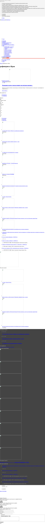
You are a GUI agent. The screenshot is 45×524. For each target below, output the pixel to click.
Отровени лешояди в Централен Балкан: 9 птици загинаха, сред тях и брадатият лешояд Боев (19, 6)
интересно (7, 462)
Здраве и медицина (8, 49)
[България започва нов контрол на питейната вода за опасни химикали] (8, 228)
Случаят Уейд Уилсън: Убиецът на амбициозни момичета (13, 130)
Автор (1, 510)
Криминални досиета (8, 47)
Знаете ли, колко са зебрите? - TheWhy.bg (10, 240)
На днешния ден (7, 55)
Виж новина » (5, 90)
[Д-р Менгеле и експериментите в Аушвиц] (8, 151)
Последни (4, 119)
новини (17, 462)
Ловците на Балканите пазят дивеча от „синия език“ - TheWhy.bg (14, 244)
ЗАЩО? (5, 48)
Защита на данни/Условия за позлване (7, 347)
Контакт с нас (4, 486)
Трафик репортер (6, 56)
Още (3, 45)
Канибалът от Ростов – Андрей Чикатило (10, 163)
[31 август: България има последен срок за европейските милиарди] (10, 434)
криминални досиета (11, 462)
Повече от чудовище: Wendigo (8, 174)
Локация (1, 511)
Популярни (4, 118)
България (2, 462)
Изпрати (1, 522)
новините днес (24, 462)
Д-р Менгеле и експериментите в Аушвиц (10, 152)
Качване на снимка (3, 500)
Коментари (4, 120)
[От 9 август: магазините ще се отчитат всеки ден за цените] (10, 447)
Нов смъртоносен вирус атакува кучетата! (10, 12)
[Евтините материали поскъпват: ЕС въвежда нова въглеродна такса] (8, 184)
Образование (6, 53)
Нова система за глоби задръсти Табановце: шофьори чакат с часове (15, 5)
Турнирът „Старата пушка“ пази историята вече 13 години (13, 11)
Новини (4, 41)
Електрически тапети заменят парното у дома (10, 141)
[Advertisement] (22, 28)
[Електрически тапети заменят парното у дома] (8, 140)
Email (1, 513)
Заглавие (2, 512)
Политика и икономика (8, 44)
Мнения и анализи (7, 51)
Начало (4, 40)
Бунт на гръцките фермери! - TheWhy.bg (9, 470)
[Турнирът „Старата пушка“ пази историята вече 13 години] (10, 459)
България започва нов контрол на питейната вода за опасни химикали (15, 7)
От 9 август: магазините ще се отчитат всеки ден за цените (13, 10)
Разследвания (6, 54)
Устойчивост (5, 43)
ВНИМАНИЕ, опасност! (9, 46)
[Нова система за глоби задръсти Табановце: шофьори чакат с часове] (8, 206)
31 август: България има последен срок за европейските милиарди (14, 9)
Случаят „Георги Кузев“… (7, 4)
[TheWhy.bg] (5, 19)
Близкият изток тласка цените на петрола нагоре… (17, 85)
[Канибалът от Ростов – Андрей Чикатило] (8, 162)
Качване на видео (3, 505)
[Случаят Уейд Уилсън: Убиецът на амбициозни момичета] (8, 129)
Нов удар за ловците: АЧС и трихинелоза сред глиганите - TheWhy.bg (15, 248)
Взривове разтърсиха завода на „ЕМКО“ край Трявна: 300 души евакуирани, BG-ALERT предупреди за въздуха (23, 8)
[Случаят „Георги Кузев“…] (8, 195)
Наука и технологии (8, 52)
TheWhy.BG (4, 81)
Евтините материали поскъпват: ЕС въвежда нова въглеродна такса (15, 3)
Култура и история (7, 50)
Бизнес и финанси (6, 42)
